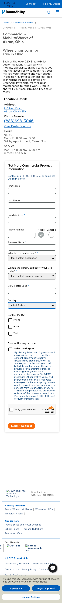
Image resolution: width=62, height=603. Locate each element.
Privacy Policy (29, 570)
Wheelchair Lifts (44, 509)
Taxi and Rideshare (33, 529)
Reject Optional (46, 588)
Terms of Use (12, 570)
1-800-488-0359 (32, 176)
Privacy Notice (39, 582)
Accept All (16, 588)
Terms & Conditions (43, 564)
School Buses (12, 529)
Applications (12, 521)
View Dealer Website (17, 126)
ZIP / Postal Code (17, 286)
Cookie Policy (46, 570)
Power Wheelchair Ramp (18, 509)
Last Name (14, 201)
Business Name (16, 243)
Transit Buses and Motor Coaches (23, 525)
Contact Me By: (16, 315)
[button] (10, 4)
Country (12, 300)
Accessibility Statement (18, 564)
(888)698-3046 (19, 121)
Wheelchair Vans (14, 514)
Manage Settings (31, 597)
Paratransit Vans (13, 533)
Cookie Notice (20, 582)
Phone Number (16, 230)
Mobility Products (15, 505)
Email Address (15, 215)
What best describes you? (22, 253)
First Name (14, 186)
